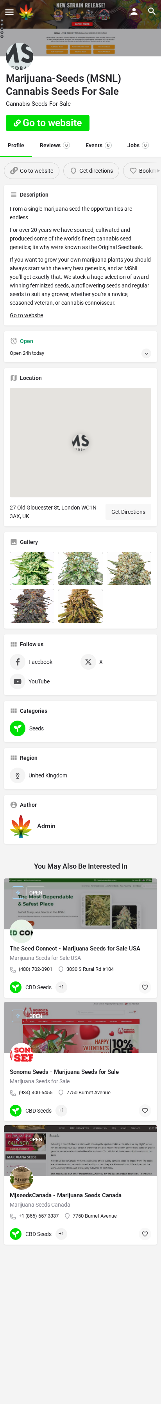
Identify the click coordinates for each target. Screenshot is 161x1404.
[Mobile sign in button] (134, 11)
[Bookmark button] (145, 987)
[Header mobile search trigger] (152, 11)
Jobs (137, 145)
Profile (16, 145)
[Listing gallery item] (32, 568)
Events (97, 145)
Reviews (54, 145)
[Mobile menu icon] (9, 12)
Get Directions (128, 512)
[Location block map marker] (80, 442)
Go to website (26, 315)
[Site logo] (27, 12)
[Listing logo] (19, 56)
